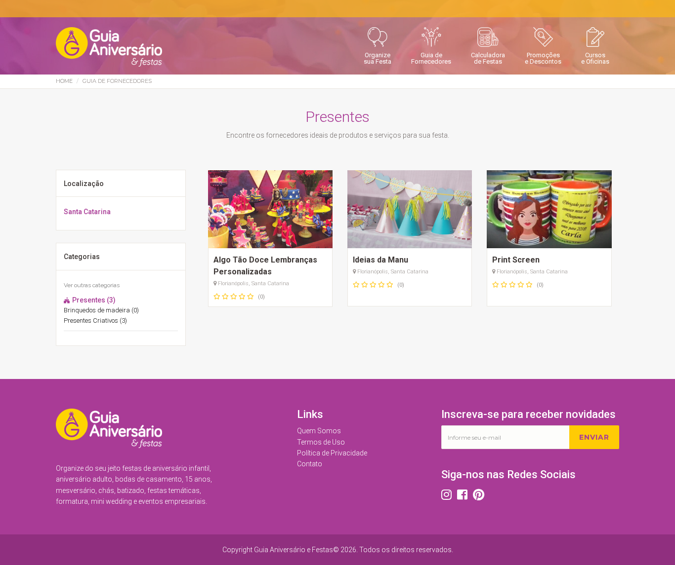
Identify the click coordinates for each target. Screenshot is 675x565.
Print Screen (516, 259)
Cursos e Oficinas (595, 58)
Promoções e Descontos (543, 58)
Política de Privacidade (332, 453)
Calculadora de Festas (488, 58)
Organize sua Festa (377, 58)
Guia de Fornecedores (431, 58)
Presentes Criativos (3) (95, 320)
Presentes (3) (93, 300)
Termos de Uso (321, 442)
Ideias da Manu (380, 259)
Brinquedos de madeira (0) (101, 310)
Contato (309, 464)
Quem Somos (319, 431)
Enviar (594, 437)
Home (64, 80)
